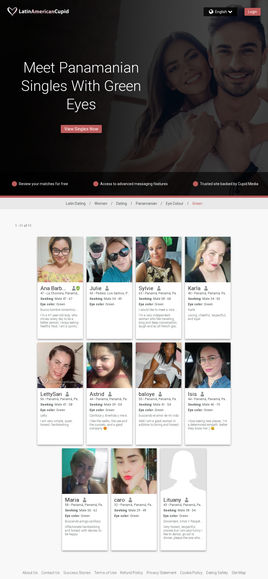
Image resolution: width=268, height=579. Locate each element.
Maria (72, 500)
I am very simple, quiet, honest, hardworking (56, 423)
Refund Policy (131, 573)
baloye (147, 394)
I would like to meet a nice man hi (159, 310)
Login (252, 12)
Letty (43, 415)
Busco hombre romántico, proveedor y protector (60, 310)
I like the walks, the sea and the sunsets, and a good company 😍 (108, 424)
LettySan (51, 394)
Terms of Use (105, 573)
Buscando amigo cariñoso (82, 521)
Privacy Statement (161, 573)
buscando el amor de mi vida (158, 415)
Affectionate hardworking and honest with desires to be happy (83, 530)
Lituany (172, 500)
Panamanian (146, 203)
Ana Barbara (54, 288)
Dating (121, 203)
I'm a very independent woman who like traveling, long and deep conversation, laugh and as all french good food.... (158, 320)
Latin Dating (76, 203)
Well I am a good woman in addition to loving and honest (159, 423)
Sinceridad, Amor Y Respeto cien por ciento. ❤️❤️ (183, 521)
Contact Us (50, 573)
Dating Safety (217, 573)
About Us (30, 573)
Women (100, 203)
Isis (192, 394)
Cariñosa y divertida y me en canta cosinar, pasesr (110, 415)
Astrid (97, 394)
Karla (194, 288)
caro (119, 500)
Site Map (239, 573)
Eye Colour (174, 203)
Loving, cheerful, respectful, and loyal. (207, 317)
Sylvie (146, 288)
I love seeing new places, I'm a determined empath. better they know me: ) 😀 (207, 424)
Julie (96, 288)
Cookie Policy (191, 573)
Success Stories (77, 573)
